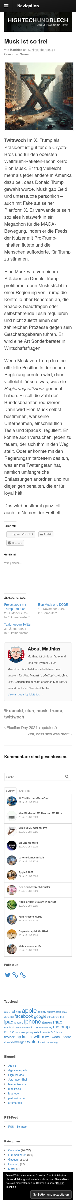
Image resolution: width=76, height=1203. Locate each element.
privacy (29, 1032)
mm (41, 1027)
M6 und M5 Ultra (28, 843)
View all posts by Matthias (25, 694)
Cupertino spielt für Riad (33, 931)
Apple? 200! (26, 872)
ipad (9, 1021)
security (46, 1032)
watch (33, 1041)
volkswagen (18, 1042)
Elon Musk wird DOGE (53, 604)
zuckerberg (52, 1042)
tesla (59, 1032)
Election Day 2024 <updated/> (31, 727)
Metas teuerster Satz (31, 946)
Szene (24, 54)
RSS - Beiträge (17, 1126)
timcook (9, 1037)
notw (17, 1032)
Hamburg (13, 1164)
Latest (10, 791)
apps (64, 1011)
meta (18, 1027)
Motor (11, 1169)
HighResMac (16, 1075)
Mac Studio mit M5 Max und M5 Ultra (40, 813)
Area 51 (13, 1065)
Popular (24, 791)
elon (29, 710)
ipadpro (18, 1022)
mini (35, 1027)
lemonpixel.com (17, 1084)
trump (56, 710)
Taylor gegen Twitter (17, 624)
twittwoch (14, 717)
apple (29, 1010)
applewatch (54, 1012)
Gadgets (13, 1159)
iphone (32, 1021)
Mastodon (14, 1093)
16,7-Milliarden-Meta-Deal (34, 798)
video (7, 1042)
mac (57, 1021)
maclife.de (14, 1089)
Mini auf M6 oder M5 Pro (33, 828)
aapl (7, 1011)
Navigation (28, 6)
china (7, 1016)
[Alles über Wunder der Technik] (38, 28)
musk (42, 710)
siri (53, 1031)
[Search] (67, 776)
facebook (24, 1016)
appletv (42, 1011)
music (9, 1031)
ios (62, 1016)
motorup (61, 1026)
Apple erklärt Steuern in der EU (37, 902)
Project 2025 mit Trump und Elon (15, 606)
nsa (23, 1032)
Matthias (16, 50)
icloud (50, 1016)
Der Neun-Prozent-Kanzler (34, 887)
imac (56, 1016)
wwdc (43, 1042)
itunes (47, 1022)
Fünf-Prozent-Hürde (30, 916)
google (40, 1016)
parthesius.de (16, 1098)
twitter (38, 1036)
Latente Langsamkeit (31, 857)
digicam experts (18, 1070)
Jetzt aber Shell (17, 1079)
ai (13, 1011)
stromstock (15, 1103)
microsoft (27, 1027)
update (66, 1036)
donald (16, 710)
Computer (11, 54)
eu (12, 1016)
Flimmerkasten (17, 1155)
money (48, 1027)
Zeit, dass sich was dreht (49, 733)
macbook (9, 1027)
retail (37, 1032)
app (18, 1011)
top (18, 1036)
